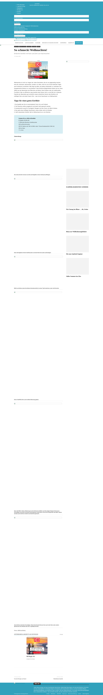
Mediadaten (53, 693)
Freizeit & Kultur (19, 42)
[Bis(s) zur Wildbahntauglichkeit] (77, 221)
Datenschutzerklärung (19, 27)
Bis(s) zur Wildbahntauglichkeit (76, 231)
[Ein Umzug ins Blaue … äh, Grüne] (77, 199)
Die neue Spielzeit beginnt (74, 254)
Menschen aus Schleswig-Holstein (50, 42)
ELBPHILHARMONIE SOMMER (77, 187)
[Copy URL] (28, 670)
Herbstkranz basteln (58, 678)
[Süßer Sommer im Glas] (77, 266)
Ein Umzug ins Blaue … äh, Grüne (77, 209)
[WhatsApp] (18, 670)
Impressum (64, 693)
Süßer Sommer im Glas (73, 276)
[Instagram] (32, 3)
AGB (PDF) (59, 693)
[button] (31, 2)
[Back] (35, 2)
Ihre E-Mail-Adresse (18, 34)
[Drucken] (25, 670)
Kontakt (48, 693)
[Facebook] (31, 3)
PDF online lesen (21, 4)
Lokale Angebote (85, 693)
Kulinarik (37, 42)
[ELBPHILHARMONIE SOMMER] (77, 177)
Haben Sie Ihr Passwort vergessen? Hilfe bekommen (26, 26)
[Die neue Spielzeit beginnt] (77, 244)
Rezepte (38, 46)
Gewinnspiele (63, 42)
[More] (31, 670)
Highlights (29, 46)
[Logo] (20, 40)
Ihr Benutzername (18, 18)
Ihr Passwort (17, 22)
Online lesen (79, 42)
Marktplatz (71, 42)
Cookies (79, 693)
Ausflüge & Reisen (29, 42)
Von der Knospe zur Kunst (20, 678)
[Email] (22, 670)
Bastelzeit (16, 46)
